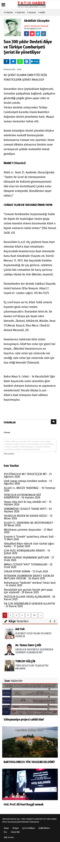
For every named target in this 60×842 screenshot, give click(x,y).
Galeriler (20, 12)
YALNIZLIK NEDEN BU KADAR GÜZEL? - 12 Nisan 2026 (28, 517)
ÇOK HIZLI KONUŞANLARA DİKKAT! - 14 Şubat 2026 (27, 552)
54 (34, 615)
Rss (5, 832)
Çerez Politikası (28, 828)
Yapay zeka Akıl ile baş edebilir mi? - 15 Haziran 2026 (27, 503)
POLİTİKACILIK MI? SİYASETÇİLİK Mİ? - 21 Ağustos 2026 (28, 475)
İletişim (16, 828)
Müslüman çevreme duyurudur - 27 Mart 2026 (28, 531)
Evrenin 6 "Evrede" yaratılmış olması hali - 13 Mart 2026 (29, 538)
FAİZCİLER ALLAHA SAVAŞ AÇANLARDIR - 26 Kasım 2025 (29, 598)
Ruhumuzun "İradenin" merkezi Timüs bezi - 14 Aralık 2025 (29, 584)
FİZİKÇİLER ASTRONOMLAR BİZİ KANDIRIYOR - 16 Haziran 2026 (22, 496)
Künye (6, 828)
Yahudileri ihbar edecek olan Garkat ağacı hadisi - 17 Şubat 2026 (29, 545)
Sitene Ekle (15, 832)
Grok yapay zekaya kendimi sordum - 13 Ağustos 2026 (28, 482)
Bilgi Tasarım (9, 837)
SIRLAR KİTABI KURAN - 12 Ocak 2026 (26, 571)
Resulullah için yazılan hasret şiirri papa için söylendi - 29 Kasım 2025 (28, 591)
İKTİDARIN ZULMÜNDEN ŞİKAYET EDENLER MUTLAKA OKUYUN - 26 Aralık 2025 (29, 577)
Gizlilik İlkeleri (44, 828)
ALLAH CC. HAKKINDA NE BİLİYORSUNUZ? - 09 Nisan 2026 (29, 524)
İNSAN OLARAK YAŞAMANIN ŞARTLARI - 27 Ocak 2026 (29, 559)
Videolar (9, 12)
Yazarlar (32, 12)
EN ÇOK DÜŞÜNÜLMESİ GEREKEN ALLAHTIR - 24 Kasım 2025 (29, 605)
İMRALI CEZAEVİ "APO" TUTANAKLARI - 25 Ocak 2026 (28, 566)
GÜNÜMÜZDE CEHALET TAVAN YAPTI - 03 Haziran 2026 (28, 510)
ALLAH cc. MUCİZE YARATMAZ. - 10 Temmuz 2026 (29, 489)
